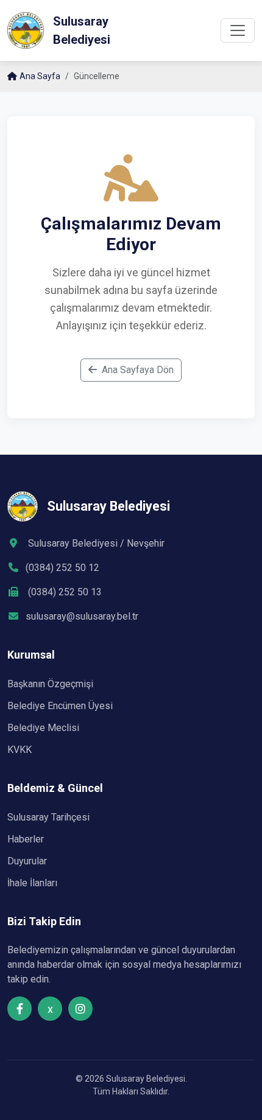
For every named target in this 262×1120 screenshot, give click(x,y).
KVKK (19, 749)
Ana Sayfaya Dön (138, 370)
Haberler (25, 839)
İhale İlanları (32, 883)
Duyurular (27, 861)
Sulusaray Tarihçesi (48, 817)
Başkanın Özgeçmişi (50, 684)
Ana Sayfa (39, 76)
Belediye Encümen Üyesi (60, 706)
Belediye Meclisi (43, 727)
